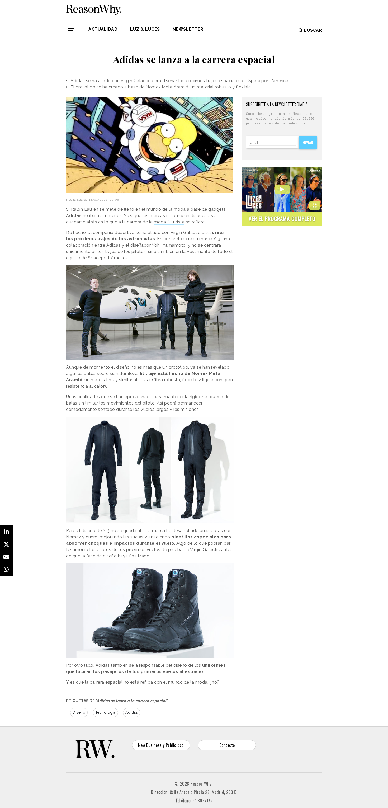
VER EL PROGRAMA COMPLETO (282, 218)
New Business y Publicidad (161, 745)
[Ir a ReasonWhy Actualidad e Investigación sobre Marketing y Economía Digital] (93, 9)
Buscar (313, 30)
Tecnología (105, 712)
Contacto (227, 745)
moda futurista (169, 221)
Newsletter (188, 29)
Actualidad (102, 29)
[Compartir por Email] (6, 557)
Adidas (131, 712)
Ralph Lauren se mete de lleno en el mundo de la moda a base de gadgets (148, 209)
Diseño (79, 712)
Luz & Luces (145, 29)
